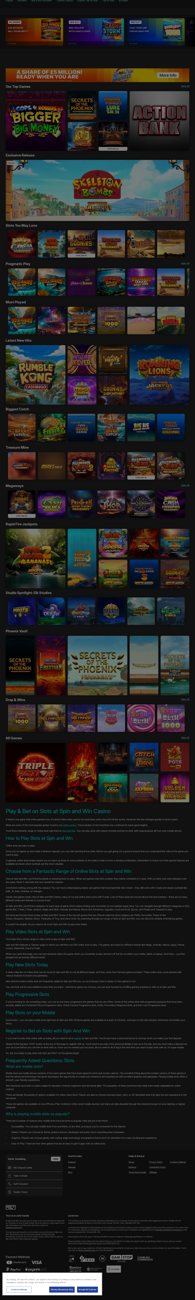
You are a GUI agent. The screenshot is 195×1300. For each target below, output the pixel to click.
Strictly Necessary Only (62, 1289)
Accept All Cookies (87, 1289)
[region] (52, 1284)
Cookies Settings (19, 1289)
